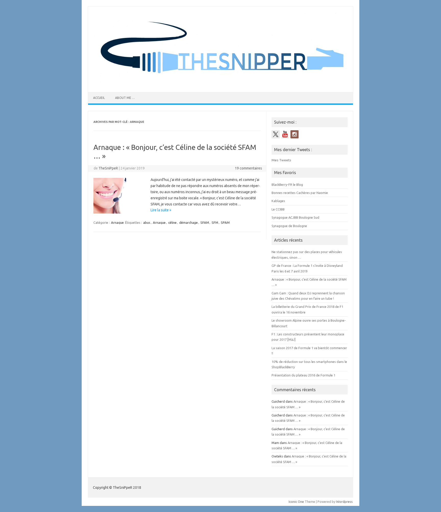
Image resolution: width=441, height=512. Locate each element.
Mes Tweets (281, 160)
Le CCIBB (278, 209)
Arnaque (117, 222)
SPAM (225, 222)
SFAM (204, 222)
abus (146, 222)
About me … (125, 97)
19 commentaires (248, 168)
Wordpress (344, 501)
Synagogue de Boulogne (289, 226)
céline (172, 222)
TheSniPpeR (108, 168)
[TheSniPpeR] (220, 83)
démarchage (188, 222)
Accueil (99, 97)
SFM (215, 222)
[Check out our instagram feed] (294, 134)
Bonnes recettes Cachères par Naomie (300, 192)
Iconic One (296, 501)
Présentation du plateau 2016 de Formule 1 (303, 375)
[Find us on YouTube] (285, 134)
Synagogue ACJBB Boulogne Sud (295, 217)
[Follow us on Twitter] (276, 134)
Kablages (278, 201)
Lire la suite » (161, 210)
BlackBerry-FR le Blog (287, 184)
